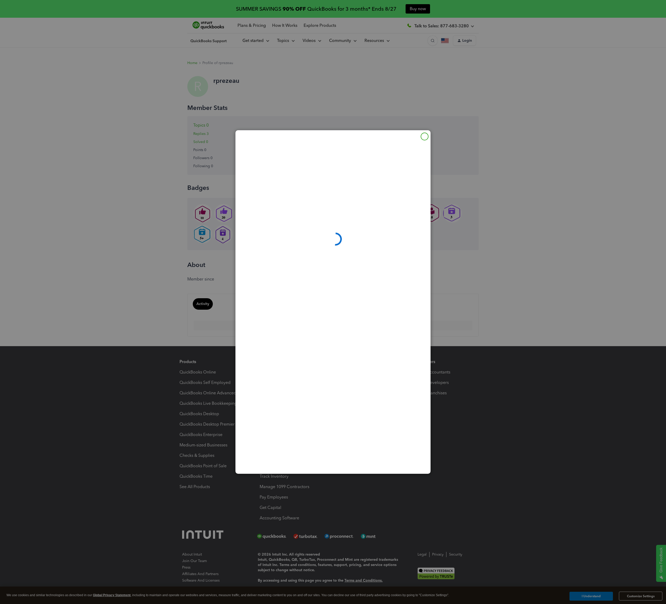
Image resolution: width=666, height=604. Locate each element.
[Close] (424, 136)
